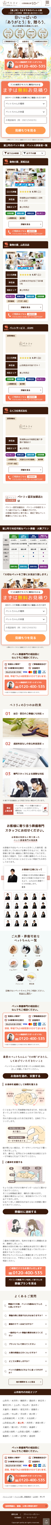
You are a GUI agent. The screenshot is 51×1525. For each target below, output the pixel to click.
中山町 (15, 1414)
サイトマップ (31, 1517)
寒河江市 (7, 1405)
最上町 (21, 1422)
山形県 (35, 1497)
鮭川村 (15, 1427)
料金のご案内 (25, 993)
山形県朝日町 (9, 1418)
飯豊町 (6, 1436)
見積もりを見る (25, 130)
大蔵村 (6, 1427)
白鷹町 (36, 1431)
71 (39, 191)
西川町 (32, 1414)
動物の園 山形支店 (19, 244)
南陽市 (34, 1409)
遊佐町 (32, 1436)
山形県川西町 (9, 1431)
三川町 (15, 1436)
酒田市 (32, 1400)
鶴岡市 (23, 1400)
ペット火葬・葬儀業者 (22, 1497)
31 (39, 274)
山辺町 (6, 1414)
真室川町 (39, 1422)
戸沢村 (23, 1427)
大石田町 (31, 1418)
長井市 (34, 1405)
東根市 (15, 1409)
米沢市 (15, 1400)
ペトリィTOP (7, 1497)
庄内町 (23, 1436)
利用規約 (18, 1517)
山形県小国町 (24, 1431)
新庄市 (41, 1400)
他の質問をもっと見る (25, 1382)
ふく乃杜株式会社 (18, 410)
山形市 (6, 1400)
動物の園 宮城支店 (19, 161)
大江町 (21, 1418)
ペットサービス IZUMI (21, 327)
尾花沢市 (24, 1409)
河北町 (23, 1414)
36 (39, 358)
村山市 (25, 1405)
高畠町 (32, 1427)
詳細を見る (25, 224)
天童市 (6, 1409)
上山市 (17, 1405)
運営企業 (14, 1514)
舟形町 (30, 1422)
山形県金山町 (9, 1422)
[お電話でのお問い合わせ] (25, 678)
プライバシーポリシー (31, 1514)
